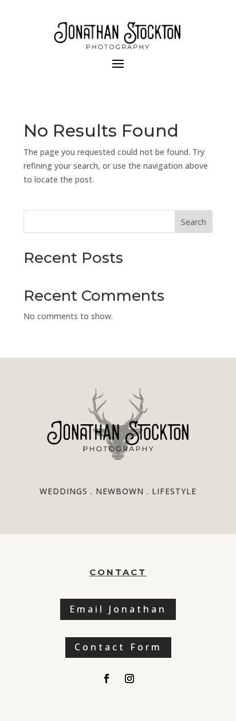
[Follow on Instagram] (129, 678)
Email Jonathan (118, 609)
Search (193, 221)
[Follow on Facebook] (106, 678)
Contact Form (118, 647)
